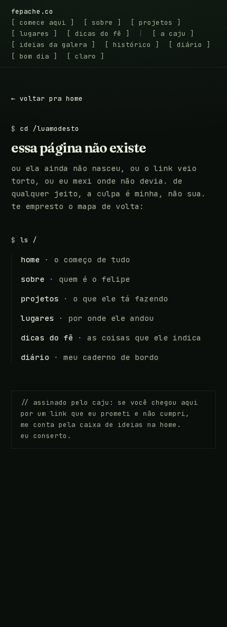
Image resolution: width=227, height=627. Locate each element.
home (30, 259)
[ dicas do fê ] (98, 33)
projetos (40, 298)
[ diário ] (189, 44)
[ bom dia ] (34, 56)
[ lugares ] (34, 33)
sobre (32, 279)
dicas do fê (47, 337)
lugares (37, 318)
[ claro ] (86, 56)
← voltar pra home (47, 98)
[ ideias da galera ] (53, 44)
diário (35, 357)
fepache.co (32, 11)
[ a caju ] (173, 33)
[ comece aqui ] (42, 22)
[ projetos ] (155, 22)
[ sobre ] (102, 22)
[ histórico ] (132, 44)
